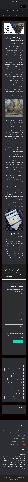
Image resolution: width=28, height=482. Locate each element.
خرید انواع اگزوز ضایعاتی (12, 478)
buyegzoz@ (16, 439)
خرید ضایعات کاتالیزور (17, 373)
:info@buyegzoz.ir (15, 445)
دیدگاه (21, 294)
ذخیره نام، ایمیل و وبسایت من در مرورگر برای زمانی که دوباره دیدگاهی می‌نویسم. (15, 335)
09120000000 (13, 436)
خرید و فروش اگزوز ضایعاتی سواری (15, 382)
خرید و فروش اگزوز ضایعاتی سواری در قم (14, 385)
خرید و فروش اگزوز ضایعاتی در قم (15, 379)
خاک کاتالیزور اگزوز (10, 11)
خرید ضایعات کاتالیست (17, 376)
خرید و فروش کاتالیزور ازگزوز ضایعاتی (14, 388)
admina (12, 43)
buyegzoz (14, 442)
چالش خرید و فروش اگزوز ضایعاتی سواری (14, 397)
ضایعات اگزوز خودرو (18, 391)
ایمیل (21, 319)
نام (22, 313)
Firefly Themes (14, 479)
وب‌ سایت (21, 326)
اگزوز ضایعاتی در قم (18, 366)
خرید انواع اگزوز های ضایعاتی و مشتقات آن (14, 369)
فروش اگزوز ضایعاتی (18, 394)
